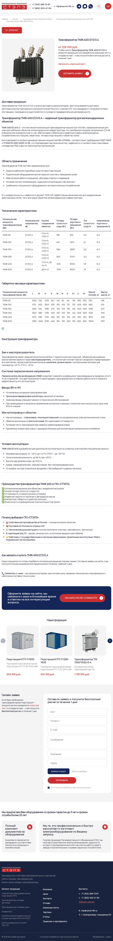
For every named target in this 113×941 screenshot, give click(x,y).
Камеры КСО (7, 911)
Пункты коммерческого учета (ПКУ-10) (14, 924)
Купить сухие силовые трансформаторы (20, 882)
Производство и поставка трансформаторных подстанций (28, 875)
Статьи (46, 916)
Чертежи (47, 912)
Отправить (62, 780)
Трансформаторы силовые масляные (13, 901)
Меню (108, 6)
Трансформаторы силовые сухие (15, 907)
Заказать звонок (87, 902)
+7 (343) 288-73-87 (41, 4)
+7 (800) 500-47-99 (41, 8)
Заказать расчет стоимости (81, 597)
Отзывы (46, 903)
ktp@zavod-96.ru (65, 6)
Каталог (13, 30)
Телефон (55, 720)
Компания (47, 889)
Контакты (47, 898)
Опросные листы (51, 907)
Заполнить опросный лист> (72, 64)
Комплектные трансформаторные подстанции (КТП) (16, 894)
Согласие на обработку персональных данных (59, 937)
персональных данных (81, 787)
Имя (53, 711)
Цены (45, 894)
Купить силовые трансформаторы (17, 879)
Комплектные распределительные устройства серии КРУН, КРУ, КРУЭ (16, 917)
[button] (110, 640)
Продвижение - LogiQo (102, 937)
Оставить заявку (73, 73)
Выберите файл (58, 771)
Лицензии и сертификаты (55, 921)
